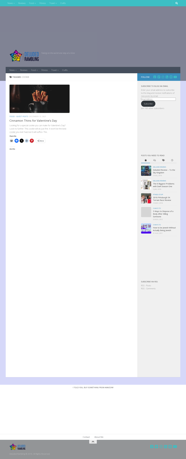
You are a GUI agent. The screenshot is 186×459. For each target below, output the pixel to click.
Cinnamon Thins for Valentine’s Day (33, 120)
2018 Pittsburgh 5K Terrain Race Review (162, 198)
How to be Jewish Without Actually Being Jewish (164, 229)
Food (31, 3)
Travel (52, 3)
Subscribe (148, 103)
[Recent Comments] (154, 160)
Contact (86, 437)
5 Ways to (157, 208)
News (10, 3)
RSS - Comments (148, 288)
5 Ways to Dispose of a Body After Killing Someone (163, 214)
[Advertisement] (93, 25)
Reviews (22, 3)
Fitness (42, 3)
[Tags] (163, 160)
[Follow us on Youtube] (175, 76)
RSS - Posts (146, 285)
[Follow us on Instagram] (162, 76)
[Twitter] (158, 76)
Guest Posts (22, 116)
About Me (98, 437)
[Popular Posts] (145, 160)
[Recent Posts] (172, 160)
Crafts (63, 3)
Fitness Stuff (158, 195)
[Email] (170, 76)
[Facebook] (154, 76)
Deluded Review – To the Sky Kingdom (164, 171)
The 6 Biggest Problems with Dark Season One (163, 185)
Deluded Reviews (159, 167)
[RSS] (166, 76)
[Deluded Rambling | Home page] (24, 55)
